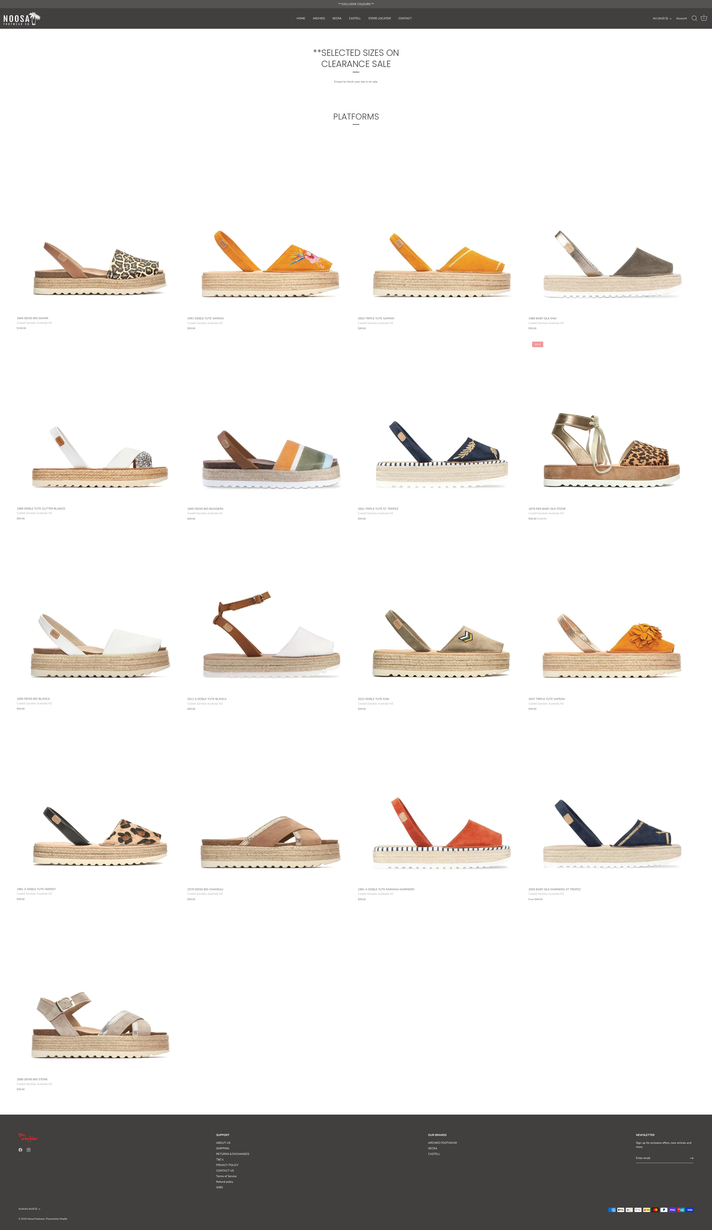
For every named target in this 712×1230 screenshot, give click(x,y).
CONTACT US (225, 1170)
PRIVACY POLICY (227, 1165)
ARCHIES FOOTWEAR (442, 1143)
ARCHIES (319, 18)
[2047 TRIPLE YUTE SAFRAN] (611, 611)
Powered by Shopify (56, 1219)
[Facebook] (20, 1150)
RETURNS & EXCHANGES (232, 1154)
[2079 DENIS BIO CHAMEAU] (270, 801)
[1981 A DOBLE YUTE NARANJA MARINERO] (441, 801)
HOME (301, 18)
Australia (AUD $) (28, 1209)
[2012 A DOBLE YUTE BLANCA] (270, 611)
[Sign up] (691, 1158)
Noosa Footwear (36, 1219)
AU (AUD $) (660, 18)
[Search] (694, 18)
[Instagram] (28, 1150)
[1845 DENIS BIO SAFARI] (100, 231)
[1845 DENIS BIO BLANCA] (100, 611)
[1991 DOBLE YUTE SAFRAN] (270, 231)
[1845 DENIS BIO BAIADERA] (270, 421)
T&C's (219, 1159)
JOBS (219, 1187)
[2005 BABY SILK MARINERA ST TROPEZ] (611, 801)
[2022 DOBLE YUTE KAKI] (441, 611)
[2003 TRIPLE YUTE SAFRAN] (441, 231)
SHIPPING (222, 1148)
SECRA (337, 18)
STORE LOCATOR (379, 18)
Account (681, 18)
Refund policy (224, 1182)
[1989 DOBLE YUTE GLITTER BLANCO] (100, 421)
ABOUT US (223, 1143)
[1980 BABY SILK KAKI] (611, 231)
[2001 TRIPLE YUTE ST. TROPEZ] (441, 421)
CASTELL (355, 18)
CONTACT (405, 18)
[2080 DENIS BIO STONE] (100, 991)
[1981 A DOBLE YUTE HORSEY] (100, 801)
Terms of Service (226, 1176)
